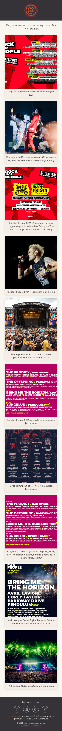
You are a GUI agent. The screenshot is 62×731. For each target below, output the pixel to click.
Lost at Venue (14, 716)
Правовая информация (31, 726)
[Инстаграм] (26, 709)
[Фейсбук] (17, 709)
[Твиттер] (36, 709)
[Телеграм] (45, 709)
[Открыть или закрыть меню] (31, 10)
